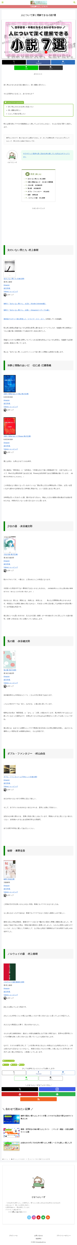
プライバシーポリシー (64, 1235)
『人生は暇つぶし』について (38, 6)
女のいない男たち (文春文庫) (14, 279)
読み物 (22, 1064)
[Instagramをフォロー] (57, 1089)
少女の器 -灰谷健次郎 (35, 185)
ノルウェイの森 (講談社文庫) (14, 982)
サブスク (6, 1064)
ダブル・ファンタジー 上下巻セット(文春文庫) (20, 777)
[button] (51, 67)
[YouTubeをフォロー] (20, 1094)
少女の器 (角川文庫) (11, 554)
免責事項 (38, 1238)
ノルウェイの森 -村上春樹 (36, 198)
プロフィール (13, 1235)
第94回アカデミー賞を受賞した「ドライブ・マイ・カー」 (25, 319)
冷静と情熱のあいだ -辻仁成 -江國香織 (40, 182)
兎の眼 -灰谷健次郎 (34, 188)
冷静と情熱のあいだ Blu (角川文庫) (16, 394)
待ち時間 (15, 1064)
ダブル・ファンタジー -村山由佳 (38, 191)
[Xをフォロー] (20, 1089)
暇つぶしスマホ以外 (9, 1060)
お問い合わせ (38, 1235)
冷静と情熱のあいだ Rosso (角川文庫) (17, 436)
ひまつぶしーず (38, 1197)
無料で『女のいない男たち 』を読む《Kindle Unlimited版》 (25, 304)
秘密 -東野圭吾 (33, 195)
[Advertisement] (38, 224)
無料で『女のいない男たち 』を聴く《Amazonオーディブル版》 (27, 310)
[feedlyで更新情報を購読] (57, 1094)
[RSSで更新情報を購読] (38, 1099)
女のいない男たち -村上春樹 (36, 179)
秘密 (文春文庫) (9, 879)
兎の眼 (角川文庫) (10, 670)
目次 (32, 174)
